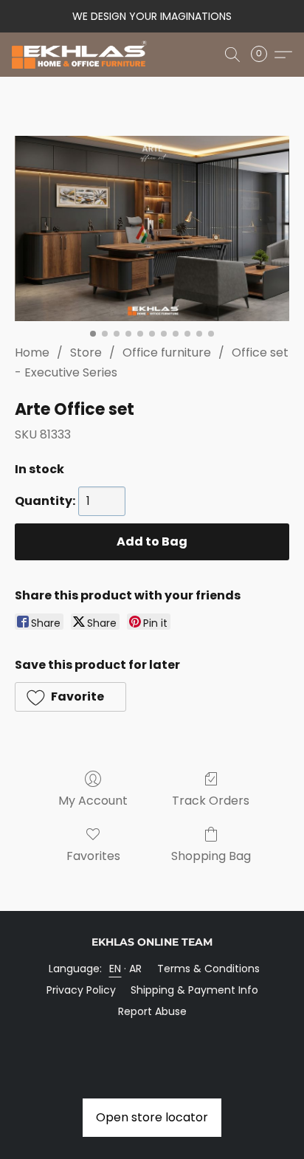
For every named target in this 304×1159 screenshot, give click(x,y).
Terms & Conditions (208, 968)
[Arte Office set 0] (152, 228)
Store (86, 352)
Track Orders (210, 800)
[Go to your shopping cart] (263, 54)
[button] (83, 54)
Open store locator (152, 1117)
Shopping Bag (211, 855)
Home (32, 352)
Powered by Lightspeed (152, 1036)
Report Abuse (152, 1011)
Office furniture (166, 352)
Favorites (93, 855)
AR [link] (135, 968)
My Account (93, 800)
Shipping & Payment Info (194, 990)
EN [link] (115, 968)
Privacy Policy (81, 990)
